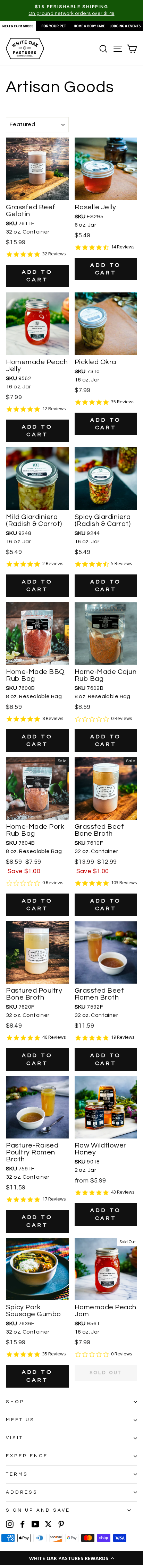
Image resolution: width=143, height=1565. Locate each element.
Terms (17, 1474)
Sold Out (106, 1372)
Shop (15, 1401)
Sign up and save (38, 1510)
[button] (71, 1558)
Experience (27, 1455)
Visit (14, 1437)
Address (22, 1492)
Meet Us (20, 1419)
